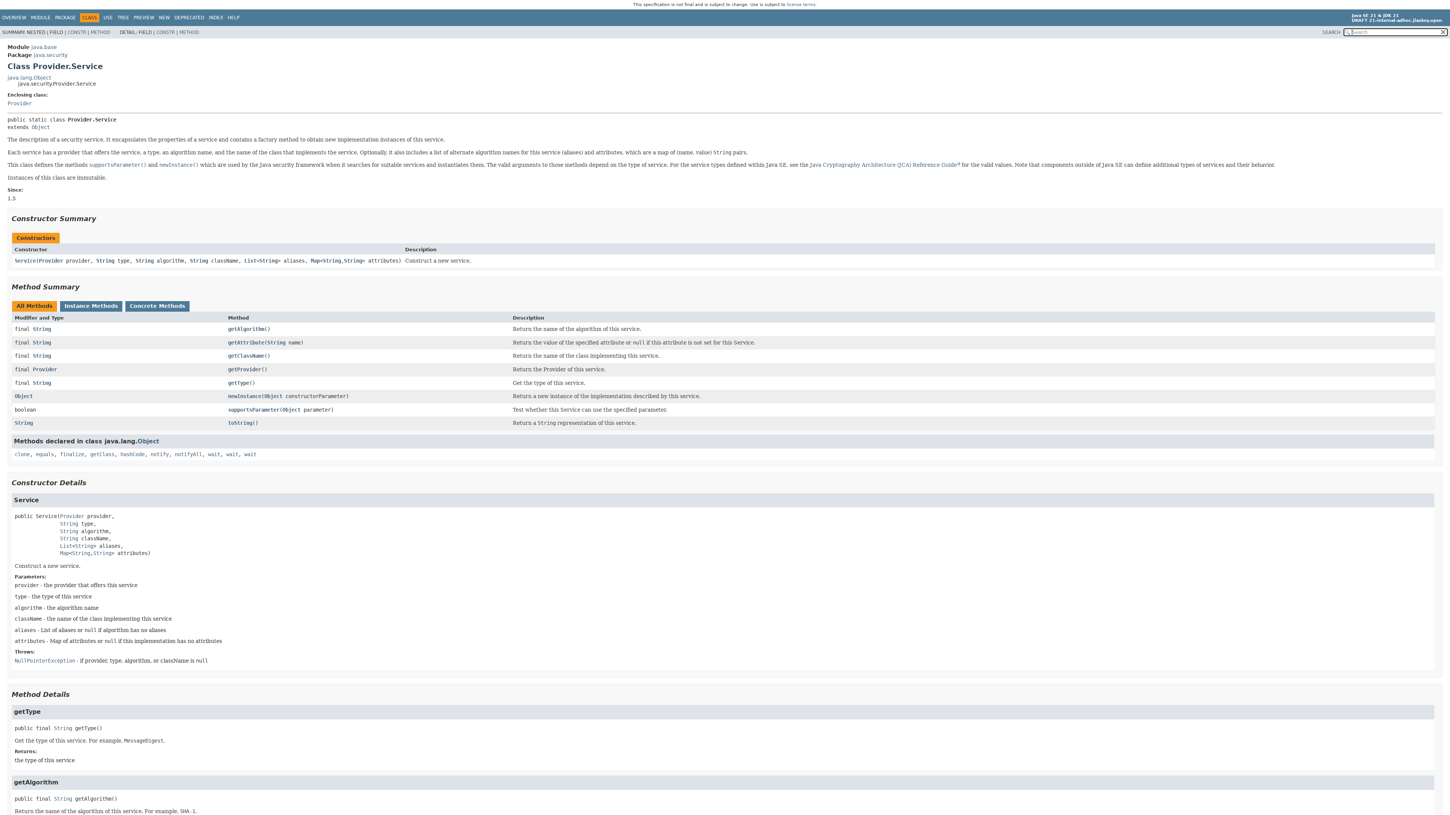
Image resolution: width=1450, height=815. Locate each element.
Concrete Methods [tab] (157, 306)
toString (240, 423)
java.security (51, 55)
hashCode (132, 454)
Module (41, 17)
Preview (144, 17)
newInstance (244, 396)
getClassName (246, 356)
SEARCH (1331, 32)
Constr (77, 32)
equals (45, 454)
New (164, 17)
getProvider (244, 369)
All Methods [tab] (34, 306)
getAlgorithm (246, 329)
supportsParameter (253, 410)
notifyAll (188, 454)
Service (25, 261)
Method (100, 32)
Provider (20, 103)
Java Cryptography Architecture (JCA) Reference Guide (883, 165)
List (250, 261)
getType (238, 383)
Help (233, 17)
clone (22, 454)
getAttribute (246, 343)
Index (216, 17)
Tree (123, 17)
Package (65, 17)
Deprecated (189, 17)
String (105, 261)
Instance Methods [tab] (91, 306)
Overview (14, 17)
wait (214, 454)
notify (160, 454)
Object (41, 127)
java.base (44, 47)
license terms (801, 4)
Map (315, 261)
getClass (102, 454)
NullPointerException (45, 661)
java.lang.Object (29, 78)
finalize (72, 454)
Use (108, 17)
